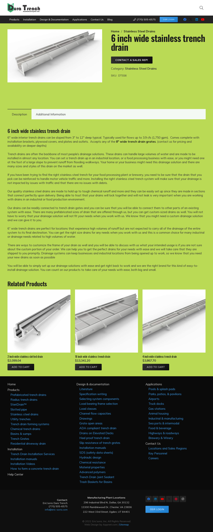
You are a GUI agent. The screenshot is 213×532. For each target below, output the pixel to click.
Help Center (15, 474)
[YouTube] (203, 19)
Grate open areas (90, 423)
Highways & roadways (163, 433)
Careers (153, 458)
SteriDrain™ (18, 404)
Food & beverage (159, 428)
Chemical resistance (92, 462)
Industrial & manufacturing (165, 418)
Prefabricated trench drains (28, 395)
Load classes (88, 409)
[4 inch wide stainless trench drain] (174, 291)
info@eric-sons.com (56, 509)
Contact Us (153, 443)
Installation (14, 449)
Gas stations (156, 409)
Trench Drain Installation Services (32, 454)
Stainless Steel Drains (139, 31)
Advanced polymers (92, 472)
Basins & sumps (20, 434)
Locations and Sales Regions (167, 448)
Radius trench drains (23, 399)
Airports (153, 399)
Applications (153, 384)
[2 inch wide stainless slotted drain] (39, 291)
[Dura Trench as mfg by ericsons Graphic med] (23, 7)
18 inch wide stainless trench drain (92, 356)
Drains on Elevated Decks (96, 433)
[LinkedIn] (197, 19)
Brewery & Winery (160, 438)
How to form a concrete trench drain (34, 468)
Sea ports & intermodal (163, 423)
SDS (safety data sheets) (96, 452)
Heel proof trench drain (94, 438)
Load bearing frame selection (98, 404)
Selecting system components (99, 399)
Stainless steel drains (24, 414)
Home (115, 31)
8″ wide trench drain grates (136, 141)
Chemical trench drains (25, 429)
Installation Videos (22, 464)
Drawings (85, 418)
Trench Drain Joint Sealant (96, 477)
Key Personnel (157, 453)
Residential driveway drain (28, 443)
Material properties (92, 467)
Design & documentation (92, 384)
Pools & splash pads (161, 389)
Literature (85, 389)
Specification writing (93, 394)
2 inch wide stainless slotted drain (25, 356)
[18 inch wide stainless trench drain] (106, 291)
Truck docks (156, 404)
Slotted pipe (18, 409)
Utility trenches (20, 419)
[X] (191, 19)
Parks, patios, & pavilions (165, 394)
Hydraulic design (90, 457)
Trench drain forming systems (29, 424)
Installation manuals (23, 459)
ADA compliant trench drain (97, 428)
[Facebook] (185, 19)
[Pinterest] (176, 499)
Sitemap (124, 524)
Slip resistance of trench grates (99, 443)
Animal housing (158, 413)
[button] (201, 8)
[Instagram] (183, 499)
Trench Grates (19, 439)
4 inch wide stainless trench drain (160, 356)
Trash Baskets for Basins (95, 482)
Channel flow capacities (95, 413)
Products (13, 390)
